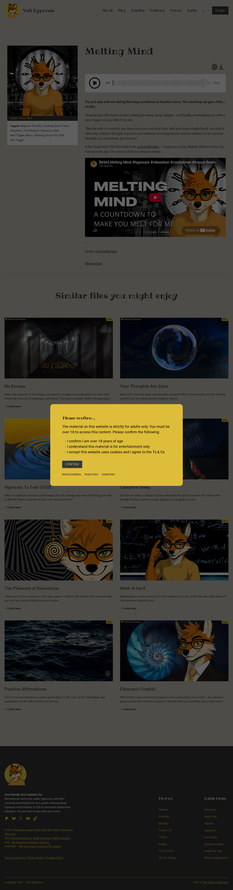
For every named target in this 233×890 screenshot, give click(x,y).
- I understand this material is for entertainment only (107, 446)
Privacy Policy (91, 474)
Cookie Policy (108, 474)
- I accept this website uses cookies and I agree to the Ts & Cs (115, 452)
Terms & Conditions (71, 474)
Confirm (72, 464)
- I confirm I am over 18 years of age (94, 441)
